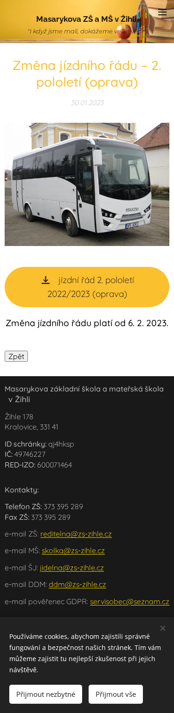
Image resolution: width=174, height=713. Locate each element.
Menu (162, 11)
